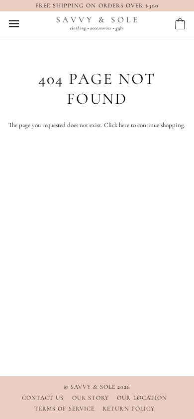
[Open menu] (23, 24)
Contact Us (43, 397)
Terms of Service (64, 408)
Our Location (142, 397)
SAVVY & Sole (94, 386)
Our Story (90, 397)
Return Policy (128, 408)
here (124, 125)
